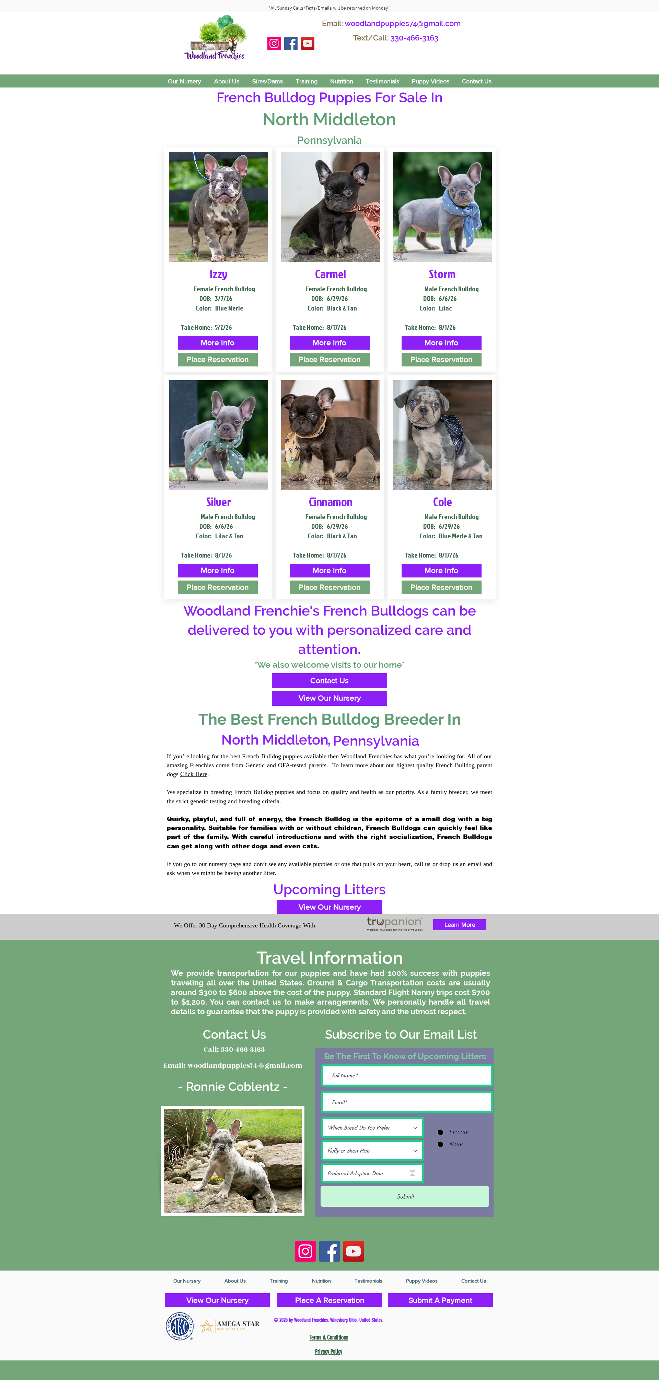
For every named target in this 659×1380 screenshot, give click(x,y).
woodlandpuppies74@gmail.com (403, 23)
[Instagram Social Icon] (274, 43)
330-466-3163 (414, 37)
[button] (218, 343)
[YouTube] (307, 43)
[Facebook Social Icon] (291, 43)
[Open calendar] (412, 1173)
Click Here (193, 774)
